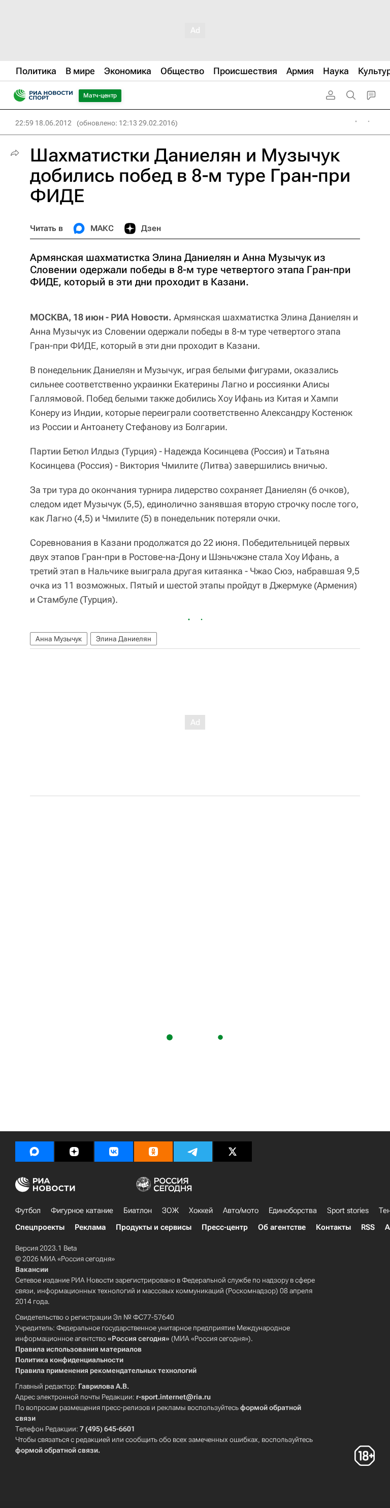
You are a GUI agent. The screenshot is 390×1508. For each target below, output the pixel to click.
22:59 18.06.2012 (43, 123)
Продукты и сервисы (153, 1227)
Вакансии (31, 1269)
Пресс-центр (225, 1227)
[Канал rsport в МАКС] (34, 1151)
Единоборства (293, 1210)
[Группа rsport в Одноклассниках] (153, 1151)
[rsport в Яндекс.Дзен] (74, 1151)
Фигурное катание (82, 1210)
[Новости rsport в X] (232, 1151)
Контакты (333, 1227)
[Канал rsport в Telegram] (193, 1151)
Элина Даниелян (123, 639)
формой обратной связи (56, 1450)
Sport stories (348, 1210)
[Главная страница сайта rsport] (66, 95)
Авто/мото (240, 1210)
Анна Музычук (59, 639)
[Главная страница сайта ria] (16, 95)
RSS (368, 1227)
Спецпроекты (39, 1227)
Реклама (90, 1227)
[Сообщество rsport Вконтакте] (113, 1151)
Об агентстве (282, 1227)
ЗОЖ (170, 1210)
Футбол (28, 1210)
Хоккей (201, 1210)
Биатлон (137, 1210)
